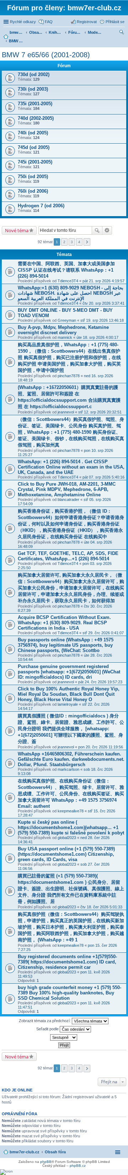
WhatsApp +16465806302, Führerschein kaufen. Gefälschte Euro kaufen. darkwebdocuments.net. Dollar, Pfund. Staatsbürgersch (71, 759)
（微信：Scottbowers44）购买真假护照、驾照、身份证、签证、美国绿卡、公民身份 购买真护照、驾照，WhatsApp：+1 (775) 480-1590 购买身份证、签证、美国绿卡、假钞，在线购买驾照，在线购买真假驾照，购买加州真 (71, 432)
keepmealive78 (71, 811)
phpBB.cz (78, 1166)
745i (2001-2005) (35, 162)
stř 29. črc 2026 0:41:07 (103, 633)
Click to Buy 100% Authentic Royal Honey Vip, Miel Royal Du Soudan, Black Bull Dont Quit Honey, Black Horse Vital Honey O (68, 694)
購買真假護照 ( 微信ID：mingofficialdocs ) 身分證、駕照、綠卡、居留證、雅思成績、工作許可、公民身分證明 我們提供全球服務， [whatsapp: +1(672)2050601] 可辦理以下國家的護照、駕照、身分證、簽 (71, 728)
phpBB (46, 1162)
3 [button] (72, 242)
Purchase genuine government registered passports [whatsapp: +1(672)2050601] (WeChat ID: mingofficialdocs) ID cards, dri (69, 672)
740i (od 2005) (33, 132)
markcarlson (68, 769)
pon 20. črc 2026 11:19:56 (100, 747)
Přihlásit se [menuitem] (115, 22)
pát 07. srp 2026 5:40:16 (103, 477)
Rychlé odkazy (23, 22)
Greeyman (67, 320)
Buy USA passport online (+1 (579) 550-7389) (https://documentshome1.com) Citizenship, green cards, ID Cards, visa (66, 854)
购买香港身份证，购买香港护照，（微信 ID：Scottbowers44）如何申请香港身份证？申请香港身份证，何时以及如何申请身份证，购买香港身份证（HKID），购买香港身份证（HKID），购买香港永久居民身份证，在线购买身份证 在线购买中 (71, 523)
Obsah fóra (55, 1152)
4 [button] (79, 242)
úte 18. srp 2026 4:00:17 (97, 337)
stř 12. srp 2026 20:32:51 (100, 412)
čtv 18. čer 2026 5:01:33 (101, 907)
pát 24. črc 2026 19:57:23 (100, 682)
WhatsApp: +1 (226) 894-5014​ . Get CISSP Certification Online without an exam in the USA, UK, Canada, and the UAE (71, 467)
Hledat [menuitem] (121, 33)
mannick (65, 337)
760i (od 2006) (33, 191)
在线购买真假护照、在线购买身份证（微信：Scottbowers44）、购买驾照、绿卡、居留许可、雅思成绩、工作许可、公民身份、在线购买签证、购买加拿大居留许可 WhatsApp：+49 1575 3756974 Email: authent (71, 793)
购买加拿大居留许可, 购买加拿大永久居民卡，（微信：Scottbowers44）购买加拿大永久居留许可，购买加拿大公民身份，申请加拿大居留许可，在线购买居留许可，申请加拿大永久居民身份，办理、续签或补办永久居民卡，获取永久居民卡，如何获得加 (71, 587)
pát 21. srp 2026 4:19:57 (103, 281)
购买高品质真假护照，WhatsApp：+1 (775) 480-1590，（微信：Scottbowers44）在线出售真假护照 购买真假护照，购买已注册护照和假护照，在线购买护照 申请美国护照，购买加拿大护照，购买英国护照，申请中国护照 (69, 357)
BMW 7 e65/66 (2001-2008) (46, 55)
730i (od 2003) (33, 89)
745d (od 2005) (33, 147)
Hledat (97, 230)
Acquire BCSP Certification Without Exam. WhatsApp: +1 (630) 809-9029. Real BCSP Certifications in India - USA (64, 623)
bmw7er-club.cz (24, 1152)
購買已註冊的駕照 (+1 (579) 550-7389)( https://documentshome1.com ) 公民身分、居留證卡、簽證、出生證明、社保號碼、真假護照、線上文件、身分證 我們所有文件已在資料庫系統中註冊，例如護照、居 (71, 888)
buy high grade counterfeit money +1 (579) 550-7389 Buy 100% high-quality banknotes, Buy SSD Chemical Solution (69, 993)
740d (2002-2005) (36, 118)
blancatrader (68, 499)
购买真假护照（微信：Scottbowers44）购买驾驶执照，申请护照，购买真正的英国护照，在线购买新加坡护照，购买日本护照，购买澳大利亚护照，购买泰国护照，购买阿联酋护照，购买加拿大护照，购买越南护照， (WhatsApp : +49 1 (71, 927)
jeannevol (66, 412)
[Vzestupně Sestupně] (64, 1037)
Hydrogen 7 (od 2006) (41, 205)
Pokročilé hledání (107, 230)
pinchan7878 (69, 376)
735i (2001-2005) (35, 103)
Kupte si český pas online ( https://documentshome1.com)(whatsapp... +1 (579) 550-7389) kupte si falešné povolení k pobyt (71, 827)
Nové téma (16, 230)
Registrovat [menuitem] (87, 22)
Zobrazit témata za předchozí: (45, 1021)
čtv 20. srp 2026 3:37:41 (103, 303)
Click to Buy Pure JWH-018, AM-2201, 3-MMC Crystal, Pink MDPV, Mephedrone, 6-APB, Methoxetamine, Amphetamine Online (67, 489)
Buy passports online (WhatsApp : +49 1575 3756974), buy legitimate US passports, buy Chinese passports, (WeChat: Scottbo (65, 645)
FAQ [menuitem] (49, 22)
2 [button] (64, 242)
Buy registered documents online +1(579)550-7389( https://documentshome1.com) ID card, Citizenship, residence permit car (67, 962)
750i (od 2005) (33, 176)
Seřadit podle (48, 1029)
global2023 (67, 837)
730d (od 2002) (33, 74)
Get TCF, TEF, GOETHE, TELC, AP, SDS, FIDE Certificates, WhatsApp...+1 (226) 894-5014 (68, 556)
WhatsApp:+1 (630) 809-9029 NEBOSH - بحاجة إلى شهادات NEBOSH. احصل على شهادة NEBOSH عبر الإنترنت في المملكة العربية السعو (70, 293)
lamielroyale (68, 704)
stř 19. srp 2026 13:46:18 (102, 320)
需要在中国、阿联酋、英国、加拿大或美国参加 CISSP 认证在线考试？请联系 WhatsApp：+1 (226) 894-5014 (66, 270)
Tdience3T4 (68, 281)
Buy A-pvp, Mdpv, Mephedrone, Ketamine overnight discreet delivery (63, 330)
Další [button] (87, 242)
